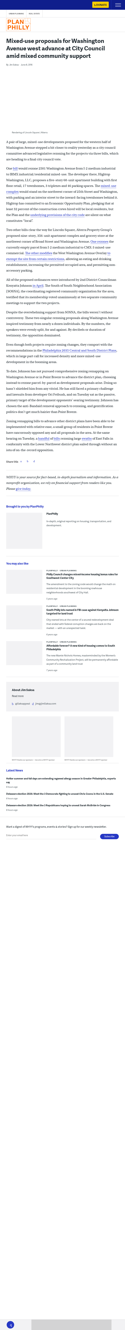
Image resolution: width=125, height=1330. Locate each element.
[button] (10, 1325)
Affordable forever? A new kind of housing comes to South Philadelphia (80, 647)
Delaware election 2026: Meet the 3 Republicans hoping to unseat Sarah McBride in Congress (58, 805)
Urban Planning (16, 14)
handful (43, 439)
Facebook (21, 461)
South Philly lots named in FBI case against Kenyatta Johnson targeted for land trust (82, 611)
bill (15, 168)
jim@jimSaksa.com (45, 703)
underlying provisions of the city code (57, 215)
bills (57, 439)
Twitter (27, 461)
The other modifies (38, 253)
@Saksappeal (22, 703)
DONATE (101, 5)
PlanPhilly (52, 513)
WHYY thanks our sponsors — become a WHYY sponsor (33, 760)
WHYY (12, 5)
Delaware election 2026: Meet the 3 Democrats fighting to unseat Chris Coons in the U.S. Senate (59, 793)
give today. (23, 489)
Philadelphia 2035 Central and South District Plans (79, 350)
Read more (18, 696)
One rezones (99, 242)
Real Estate (34, 14)
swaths (87, 439)
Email (34, 461)
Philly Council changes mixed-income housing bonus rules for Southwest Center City (82, 576)
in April (38, 286)
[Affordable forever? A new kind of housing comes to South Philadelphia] (24, 655)
